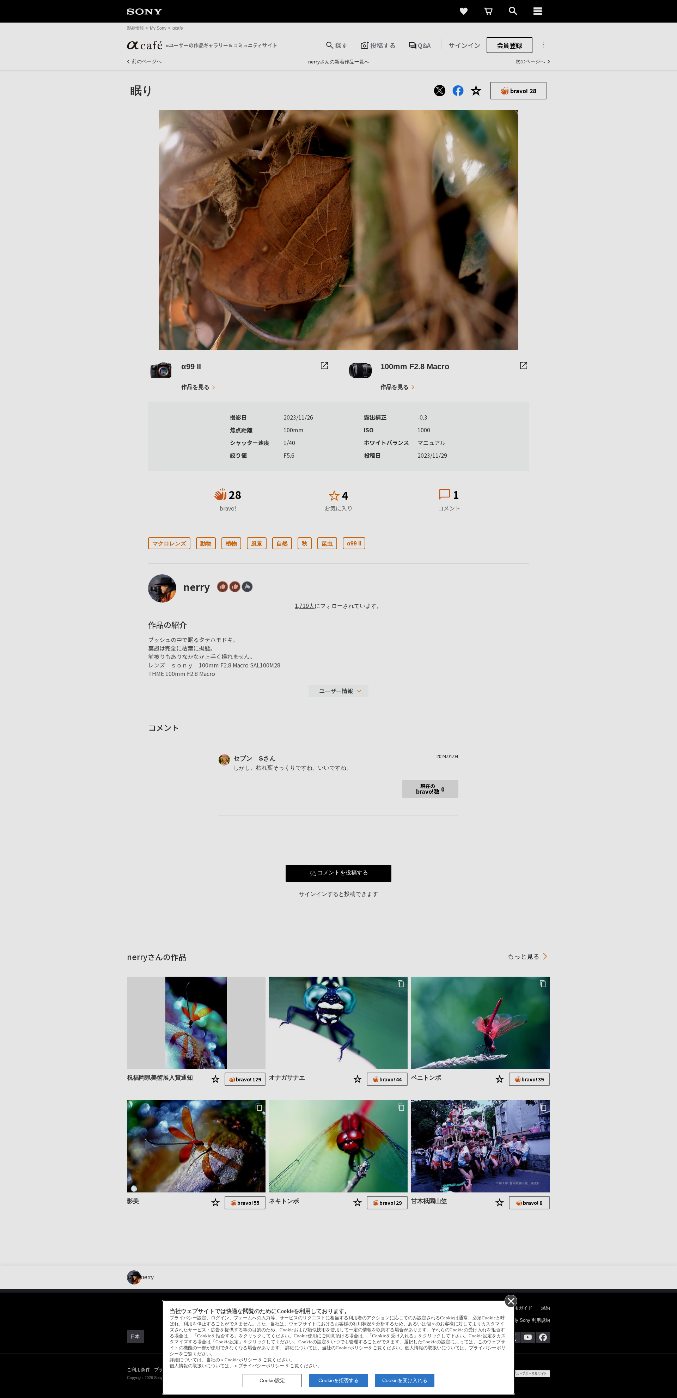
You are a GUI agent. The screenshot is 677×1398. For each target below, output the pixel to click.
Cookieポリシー (241, 1359)
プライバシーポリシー (261, 1365)
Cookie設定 (272, 1380)
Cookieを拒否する (338, 1380)
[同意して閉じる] (511, 1301)
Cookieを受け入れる (404, 1380)
